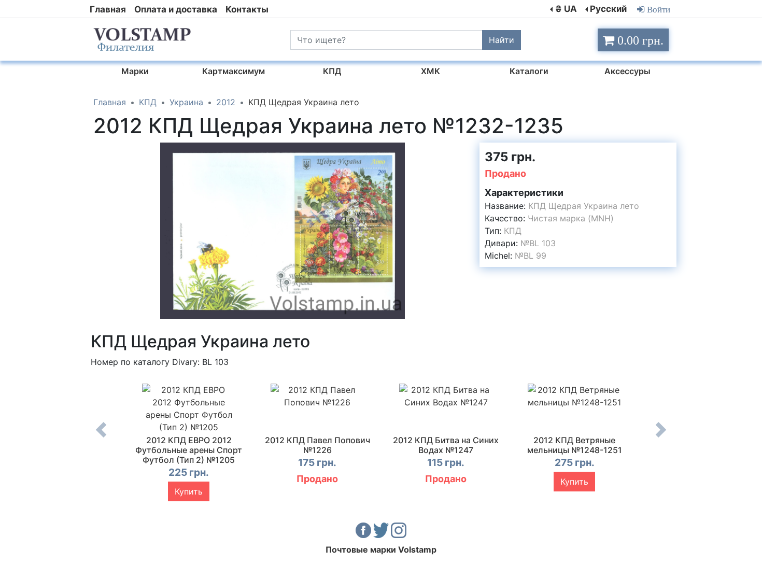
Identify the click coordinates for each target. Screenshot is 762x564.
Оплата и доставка (175, 9)
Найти (501, 40)
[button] (462, 152)
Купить (189, 491)
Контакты (247, 9)
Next (661, 437)
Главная (108, 9)
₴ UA (566, 9)
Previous (101, 437)
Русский (608, 9)
